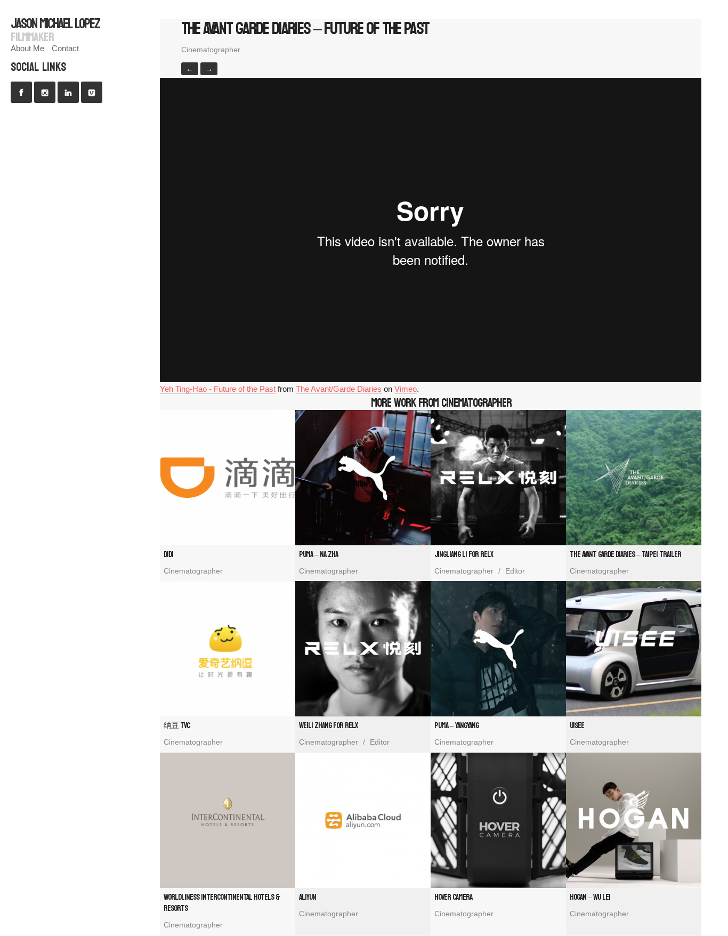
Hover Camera (453, 897)
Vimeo (405, 388)
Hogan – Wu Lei (590, 897)
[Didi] (227, 477)
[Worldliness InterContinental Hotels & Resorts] (227, 820)
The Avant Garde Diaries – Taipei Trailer (625, 554)
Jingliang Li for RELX (463, 554)
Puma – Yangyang (456, 726)
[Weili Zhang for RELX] (363, 648)
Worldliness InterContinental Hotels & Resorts (222, 903)
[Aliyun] (363, 820)
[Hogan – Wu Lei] (633, 820)
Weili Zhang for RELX (328, 726)
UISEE (577, 726)
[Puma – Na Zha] (363, 477)
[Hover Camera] (498, 820)
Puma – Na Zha (318, 554)
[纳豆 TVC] (227, 648)
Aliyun (307, 897)
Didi (168, 554)
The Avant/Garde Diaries (339, 388)
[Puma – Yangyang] (498, 648)
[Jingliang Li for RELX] (498, 477)
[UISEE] (633, 648)
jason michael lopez (55, 23)
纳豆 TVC (177, 726)
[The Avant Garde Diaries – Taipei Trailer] (633, 477)
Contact (65, 48)
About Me (27, 48)
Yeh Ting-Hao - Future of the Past (218, 388)
